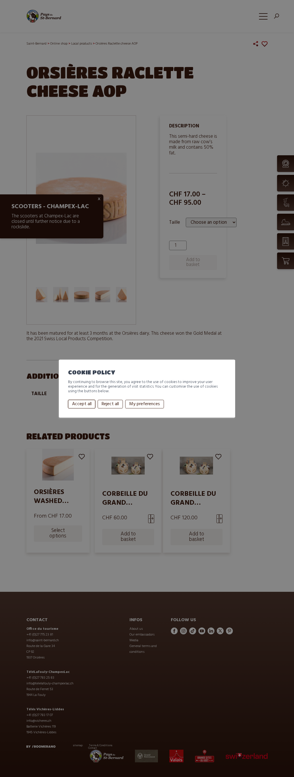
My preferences (144, 404)
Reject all (110, 404)
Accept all (82, 404)
